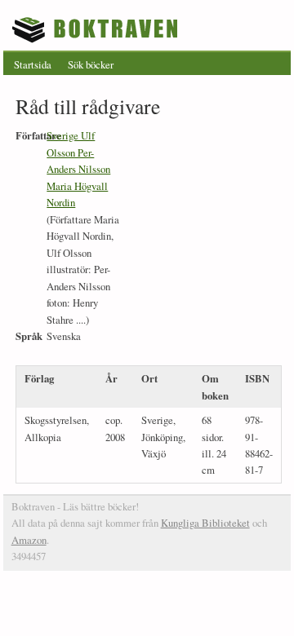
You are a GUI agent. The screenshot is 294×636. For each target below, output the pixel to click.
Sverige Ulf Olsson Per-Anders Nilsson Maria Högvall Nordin (78, 169)
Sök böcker (91, 64)
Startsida (32, 64)
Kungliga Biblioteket (205, 522)
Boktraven (96, 29)
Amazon (29, 539)
